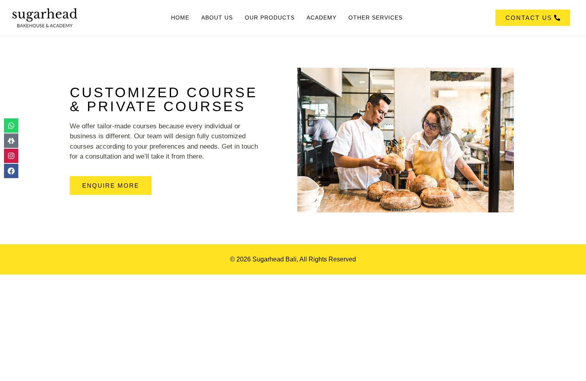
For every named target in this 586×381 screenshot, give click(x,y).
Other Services (375, 17)
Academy (321, 17)
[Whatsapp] (11, 125)
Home (180, 17)
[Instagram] (11, 156)
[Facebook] (11, 171)
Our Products (270, 17)
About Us (217, 17)
